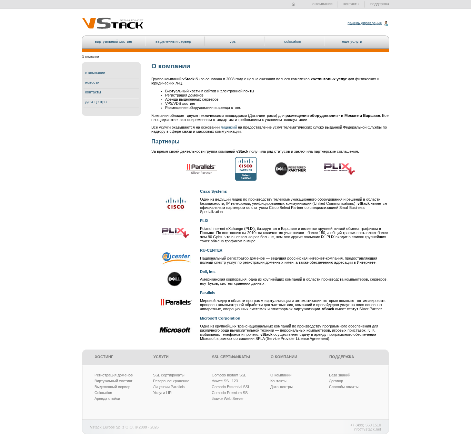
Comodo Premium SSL (231, 393)
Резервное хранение (171, 381)
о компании (322, 4)
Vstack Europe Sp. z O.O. (112, 427)
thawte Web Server (228, 398)
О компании (280, 375)
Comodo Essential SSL (231, 387)
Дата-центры (281, 387)
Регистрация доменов (113, 375)
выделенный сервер (173, 41)
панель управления (365, 23)
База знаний (339, 375)
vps (233, 41)
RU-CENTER (211, 250)
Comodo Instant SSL (229, 375)
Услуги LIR (162, 393)
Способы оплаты (344, 387)
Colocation (103, 393)
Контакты (278, 381)
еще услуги (352, 41)
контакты (351, 4)
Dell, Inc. (208, 272)
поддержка (379, 4)
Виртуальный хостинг (113, 381)
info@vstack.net (367, 429)
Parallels (207, 293)
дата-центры (96, 102)
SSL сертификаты (168, 375)
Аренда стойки (107, 398)
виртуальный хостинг (113, 41)
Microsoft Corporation (220, 318)
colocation (292, 41)
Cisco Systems (213, 191)
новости (92, 82)
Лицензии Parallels (169, 387)
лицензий (229, 127)
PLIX (204, 221)
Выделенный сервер (112, 387)
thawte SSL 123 (225, 381)
